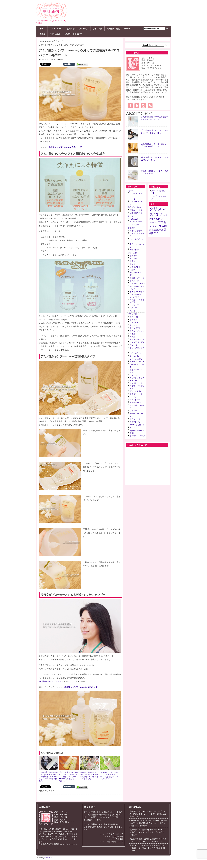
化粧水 (132, 270)
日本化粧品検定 (136, 213)
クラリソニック (136, 394)
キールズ (133, 325)
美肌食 (42, 34)
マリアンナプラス (137, 378)
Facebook (130, 105)
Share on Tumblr (69, 64)
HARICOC (134, 381)
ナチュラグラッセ (137, 331)
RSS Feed (150, 105)
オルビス (133, 320)
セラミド (154, 222)
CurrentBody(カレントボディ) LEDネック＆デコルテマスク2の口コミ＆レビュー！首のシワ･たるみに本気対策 (148, 823)
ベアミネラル (135, 353)
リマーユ (133, 375)
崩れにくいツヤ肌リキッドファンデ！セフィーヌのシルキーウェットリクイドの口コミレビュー (147, 848)
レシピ (132, 199)
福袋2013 (158, 230)
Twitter (136, 105)
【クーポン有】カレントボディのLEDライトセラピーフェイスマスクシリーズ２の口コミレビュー (147, 832)
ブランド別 (97, 29)
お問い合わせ (55, 34)
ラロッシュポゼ (136, 359)
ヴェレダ (133, 345)
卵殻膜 (163, 225)
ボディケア (134, 256)
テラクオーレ (135, 403)
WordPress (48, 858)
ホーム (42, 29)
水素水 (132, 261)
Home (41, 41)
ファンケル (134, 322)
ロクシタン (134, 317)
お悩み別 (70, 29)
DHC (131, 433)
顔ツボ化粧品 (135, 391)
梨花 (151, 230)
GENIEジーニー (136, 413)
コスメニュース (56, 29)
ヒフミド (133, 428)
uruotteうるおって (54, 41)
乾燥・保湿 (134, 250)
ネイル (132, 264)
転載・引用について (115, 842)
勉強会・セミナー (137, 210)
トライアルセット (137, 292)
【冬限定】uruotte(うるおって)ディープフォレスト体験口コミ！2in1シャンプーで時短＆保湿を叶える (148, 813)
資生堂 (132, 336)
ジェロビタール (136, 383)
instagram (143, 105)
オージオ (133, 397)
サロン (127, 29)
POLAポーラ (135, 400)
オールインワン (136, 281)
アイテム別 (83, 29)
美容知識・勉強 (113, 29)
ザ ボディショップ (137, 436)
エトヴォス (134, 356)
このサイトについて (73, 34)
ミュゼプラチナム (137, 221)
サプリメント (135, 267)
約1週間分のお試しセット (50, 681)
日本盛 (132, 334)
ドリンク (133, 258)
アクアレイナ (135, 422)
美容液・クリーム (137, 278)
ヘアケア (133, 308)
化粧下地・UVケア (137, 283)
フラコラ (133, 411)
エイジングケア (136, 231)
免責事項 (119, 839)
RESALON (134, 219)
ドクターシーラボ (137, 339)
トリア (132, 416)
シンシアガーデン (137, 342)
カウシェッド (135, 419)
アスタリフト (135, 328)
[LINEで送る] (82, 64)
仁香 (156, 226)
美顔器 (132, 311)
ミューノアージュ (137, 362)
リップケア (134, 305)
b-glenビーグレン (137, 430)
